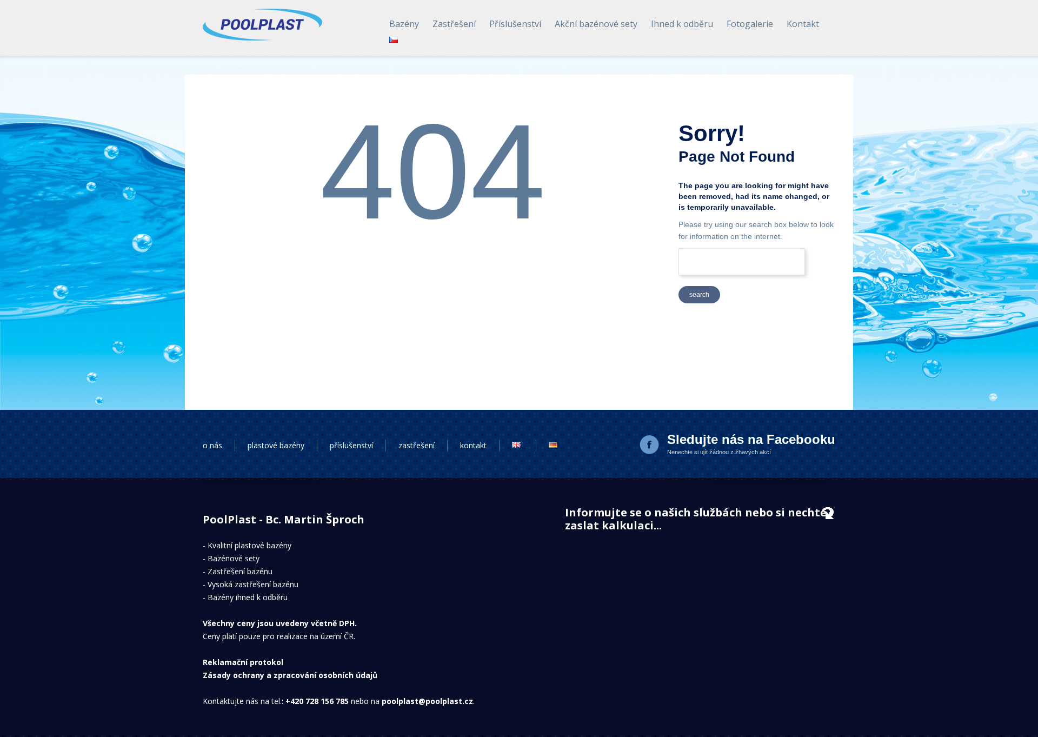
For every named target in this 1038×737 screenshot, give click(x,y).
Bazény (404, 24)
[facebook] (651, 445)
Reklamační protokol (243, 662)
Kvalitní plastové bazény (249, 545)
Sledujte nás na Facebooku (751, 439)
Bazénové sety (234, 558)
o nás (212, 445)
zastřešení (416, 445)
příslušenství (351, 445)
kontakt (473, 445)
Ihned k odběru (682, 24)
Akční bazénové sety (596, 24)
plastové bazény (276, 445)
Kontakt (803, 24)
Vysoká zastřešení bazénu (253, 584)
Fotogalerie (750, 24)
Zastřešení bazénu (240, 571)
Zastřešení (454, 24)
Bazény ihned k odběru (248, 597)
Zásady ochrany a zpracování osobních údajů (290, 675)
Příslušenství (515, 24)
